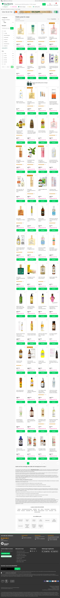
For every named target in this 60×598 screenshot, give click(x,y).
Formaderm (51, 510)
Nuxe (39, 509)
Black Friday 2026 (20, 561)
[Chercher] (44, 4)
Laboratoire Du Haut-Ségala (27, 509)
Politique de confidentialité (54, 586)
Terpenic (19, 509)
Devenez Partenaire (21, 557)
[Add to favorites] (25, 23)
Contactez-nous (5, 553)
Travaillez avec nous (21, 554)
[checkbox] (8, 31)
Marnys (42, 509)
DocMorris (4, 9)
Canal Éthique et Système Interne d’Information (50, 589)
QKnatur (18, 510)
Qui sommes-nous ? (21, 551)
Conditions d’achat (55, 588)
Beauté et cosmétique (10, 9)
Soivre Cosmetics (41, 510)
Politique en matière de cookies (53, 589)
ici (31, 576)
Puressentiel (28, 510)
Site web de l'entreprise (21, 560)
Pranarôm (23, 510)
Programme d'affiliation (21, 555)
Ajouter (20, 48)
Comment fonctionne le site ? (23, 552)
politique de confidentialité (11, 572)
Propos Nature (47, 509)
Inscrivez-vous (17, 569)
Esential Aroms (53, 509)
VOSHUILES (35, 509)
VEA (32, 510)
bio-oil (47, 510)
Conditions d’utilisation (55, 587)
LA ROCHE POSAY (37, 511)
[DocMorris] (7, 4)
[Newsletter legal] (1, 572)
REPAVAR (35, 510)
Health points (19, 558)
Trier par (49, 19)
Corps (16, 9)
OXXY (55, 510)
